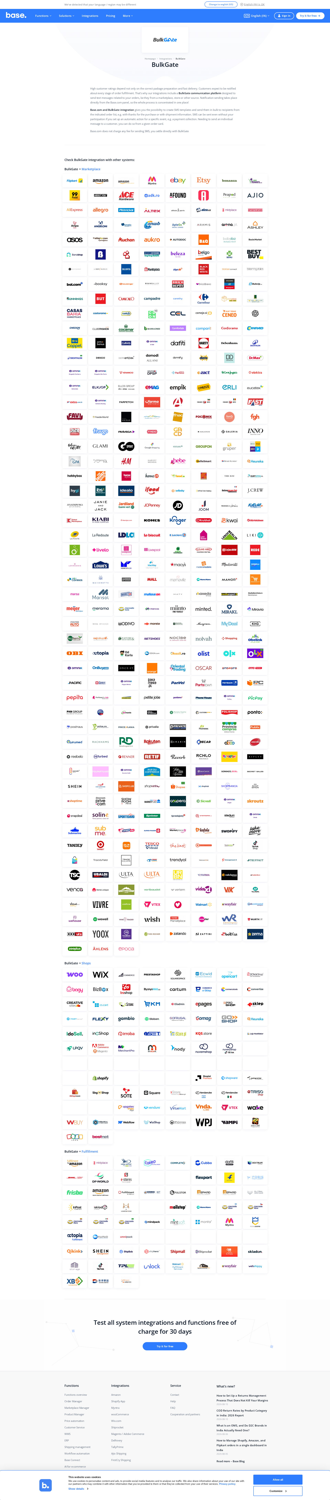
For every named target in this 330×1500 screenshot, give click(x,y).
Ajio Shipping (118, 1453)
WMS (67, 1434)
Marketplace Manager (76, 1407)
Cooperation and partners (185, 1414)
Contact (174, 1394)
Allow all (278, 1479)
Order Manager (73, 1401)
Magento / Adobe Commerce (127, 1434)
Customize (276, 1490)
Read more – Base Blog (231, 1461)
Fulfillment (90, 1151)
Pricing (110, 16)
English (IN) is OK (254, 4)
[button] (256, 16)
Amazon (116, 1394)
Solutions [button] (65, 16)
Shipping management (77, 1447)
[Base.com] (16, 16)
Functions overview (75, 1394)
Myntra (115, 1407)
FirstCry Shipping (121, 1460)
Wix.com (116, 1421)
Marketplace (91, 169)
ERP (66, 1440)
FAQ (172, 1407)
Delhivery (116, 1440)
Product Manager (74, 1414)
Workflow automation (77, 1453)
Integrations (90, 16)
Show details (76, 1488)
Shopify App (118, 1401)
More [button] (126, 16)
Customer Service (74, 1427)
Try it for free (308, 15)
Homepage (150, 58)
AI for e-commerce (75, 1466)
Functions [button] (42, 16)
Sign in (286, 15)
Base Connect (72, 1460)
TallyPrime (117, 1447)
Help (173, 1401)
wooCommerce (120, 1414)
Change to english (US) (221, 4)
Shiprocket (117, 1427)
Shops (86, 963)
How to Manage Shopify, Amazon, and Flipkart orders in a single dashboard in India (242, 1445)
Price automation (74, 1421)
